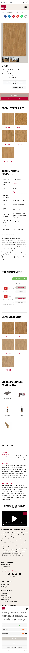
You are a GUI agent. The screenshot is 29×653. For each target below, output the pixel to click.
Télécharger (20, 287)
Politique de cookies (6, 650)
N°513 (21, 336)
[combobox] (7, 2)
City (14, 192)
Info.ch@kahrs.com (11, 571)
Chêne (14, 183)
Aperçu (20, 291)
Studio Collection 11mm (12, 12)
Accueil (2, 12)
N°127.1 (8, 127)
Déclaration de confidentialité (17, 650)
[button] (26, 608)
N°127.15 (8, 161)
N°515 (21, 353)
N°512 (8, 336)
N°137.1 (21, 144)
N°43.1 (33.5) (21, 127)
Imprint (25, 650)
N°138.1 (8, 144)
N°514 (8, 353)
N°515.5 (8, 370)
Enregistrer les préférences (14, 647)
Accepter (14, 638)
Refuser (14, 643)
